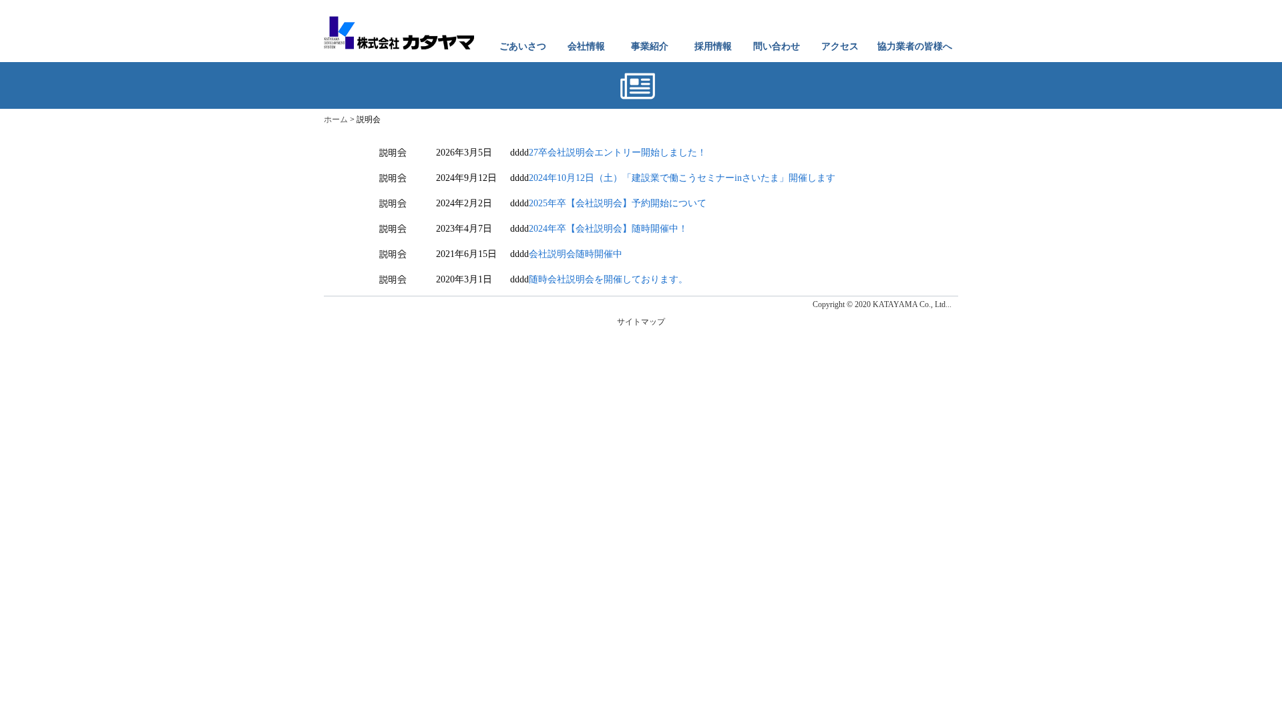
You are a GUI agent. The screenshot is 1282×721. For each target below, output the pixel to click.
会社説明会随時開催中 (575, 254)
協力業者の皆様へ (914, 46)
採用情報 (713, 46)
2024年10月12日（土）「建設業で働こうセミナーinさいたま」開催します (682, 178)
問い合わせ (776, 46)
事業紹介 (649, 46)
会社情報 (586, 46)
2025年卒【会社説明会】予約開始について (617, 203)
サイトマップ (641, 321)
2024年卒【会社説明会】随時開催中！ (608, 229)
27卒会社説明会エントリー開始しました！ (617, 153)
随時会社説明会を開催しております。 (608, 279)
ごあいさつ (522, 46)
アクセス (840, 46)
